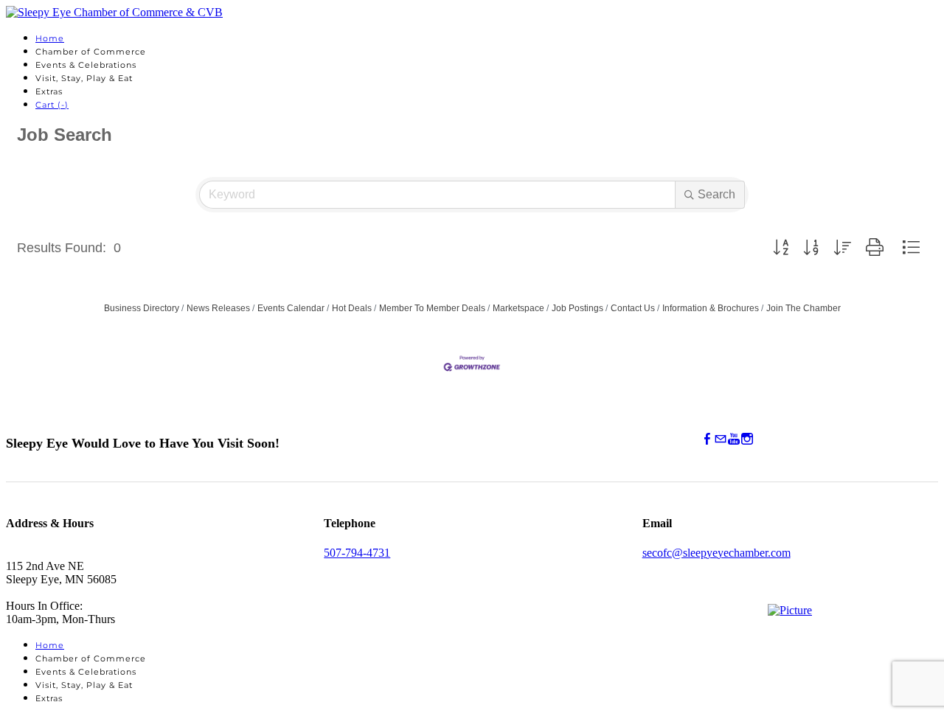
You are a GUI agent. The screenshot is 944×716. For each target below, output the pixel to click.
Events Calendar (290, 308)
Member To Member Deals (432, 308)
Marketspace (518, 308)
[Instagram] (747, 439)
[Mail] (720, 439)
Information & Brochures (710, 308)
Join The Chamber (803, 308)
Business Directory (141, 308)
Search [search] (716, 194)
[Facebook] (707, 439)
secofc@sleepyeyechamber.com (716, 552)
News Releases (218, 308)
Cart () (52, 105)
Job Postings (577, 308)
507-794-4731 (357, 552)
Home (49, 38)
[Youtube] (734, 439)
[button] (781, 247)
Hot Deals (352, 308)
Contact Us (633, 308)
